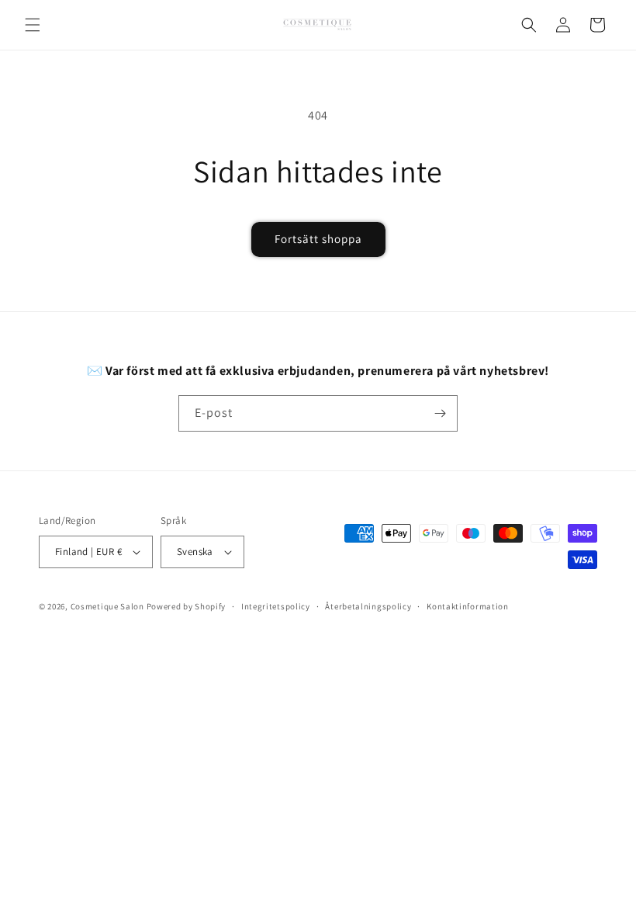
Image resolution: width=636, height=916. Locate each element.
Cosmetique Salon (107, 606)
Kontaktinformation (468, 606)
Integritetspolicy (275, 606)
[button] (33, 25)
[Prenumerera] (440, 413)
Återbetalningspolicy (368, 606)
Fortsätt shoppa (318, 238)
